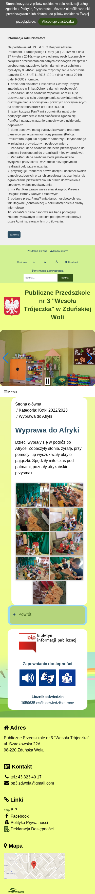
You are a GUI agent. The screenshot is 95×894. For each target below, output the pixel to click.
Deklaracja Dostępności (32, 829)
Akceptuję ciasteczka (58, 21)
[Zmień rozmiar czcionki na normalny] (33, 262)
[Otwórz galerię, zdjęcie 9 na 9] (49, 592)
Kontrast (72, 262)
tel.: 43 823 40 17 (26, 777)
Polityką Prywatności (36, 9)
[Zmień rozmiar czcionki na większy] (45, 262)
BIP (13, 810)
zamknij (14, 234)
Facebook (19, 816)
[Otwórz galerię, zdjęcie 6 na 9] (66, 543)
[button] (6, 358)
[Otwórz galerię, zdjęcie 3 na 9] (32, 519)
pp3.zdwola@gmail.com (32, 783)
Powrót (24, 614)
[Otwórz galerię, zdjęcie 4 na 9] (66, 519)
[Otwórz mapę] (34, 865)
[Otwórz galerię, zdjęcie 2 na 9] (66, 495)
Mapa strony (60, 250)
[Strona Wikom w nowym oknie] (16, 890)
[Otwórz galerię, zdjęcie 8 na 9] (66, 568)
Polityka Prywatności (29, 822)
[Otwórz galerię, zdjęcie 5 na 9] (32, 543)
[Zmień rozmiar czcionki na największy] (57, 262)
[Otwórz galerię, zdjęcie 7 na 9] (32, 568)
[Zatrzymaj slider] (47, 381)
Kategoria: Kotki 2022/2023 (43, 410)
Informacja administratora (48, 270)
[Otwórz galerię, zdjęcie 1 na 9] (32, 495)
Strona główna (38, 250)
